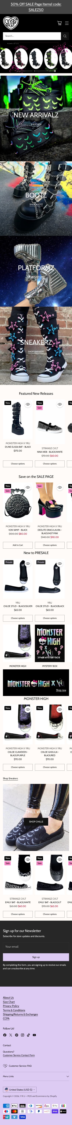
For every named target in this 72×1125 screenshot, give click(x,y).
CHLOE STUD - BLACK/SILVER (18, 606)
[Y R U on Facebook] (5, 1035)
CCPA (6, 1018)
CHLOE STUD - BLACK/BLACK (50, 606)
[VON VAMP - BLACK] (18, 502)
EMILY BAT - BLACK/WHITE (18, 902)
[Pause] (54, 71)
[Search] (65, 36)
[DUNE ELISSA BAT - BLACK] (18, 419)
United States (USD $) (20, 1089)
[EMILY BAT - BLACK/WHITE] (18, 875)
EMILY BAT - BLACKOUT (49, 902)
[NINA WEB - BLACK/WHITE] (50, 421)
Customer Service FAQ (20, 1065)
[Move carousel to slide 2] (42, 71)
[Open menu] (67, 23)
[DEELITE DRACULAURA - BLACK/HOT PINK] (50, 502)
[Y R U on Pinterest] (16, 1035)
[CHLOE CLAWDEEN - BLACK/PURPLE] (18, 725)
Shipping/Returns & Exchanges (20, 1014)
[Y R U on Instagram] (22, 1035)
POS (30, 1096)
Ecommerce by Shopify (46, 1096)
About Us (8, 997)
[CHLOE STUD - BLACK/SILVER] (18, 579)
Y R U (22, 1096)
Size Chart (9, 1002)
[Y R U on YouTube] (34, 1035)
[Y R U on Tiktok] (28, 1035)
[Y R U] (11, 23)
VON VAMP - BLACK (17, 530)
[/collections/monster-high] (36, 682)
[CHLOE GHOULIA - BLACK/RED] (50, 725)
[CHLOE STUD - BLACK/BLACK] (50, 579)
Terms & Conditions (14, 1010)
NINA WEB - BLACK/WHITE (50, 451)
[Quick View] (28, 404)
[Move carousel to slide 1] (24, 71)
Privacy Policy (11, 1006)
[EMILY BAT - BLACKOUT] (50, 875)
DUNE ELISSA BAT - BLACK (18, 446)
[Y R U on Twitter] (10, 1035)
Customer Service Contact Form (19, 1055)
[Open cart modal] (59, 23)
